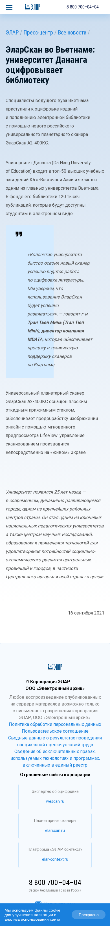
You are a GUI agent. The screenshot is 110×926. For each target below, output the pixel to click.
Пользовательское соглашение (55, 731)
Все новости (72, 32)
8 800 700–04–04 (83, 7)
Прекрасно (89, 914)
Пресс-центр (38, 32)
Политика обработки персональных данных (55, 724)
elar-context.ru (55, 859)
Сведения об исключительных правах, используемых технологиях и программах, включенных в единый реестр (55, 758)
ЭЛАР (12, 32)
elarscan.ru (55, 830)
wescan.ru (55, 801)
